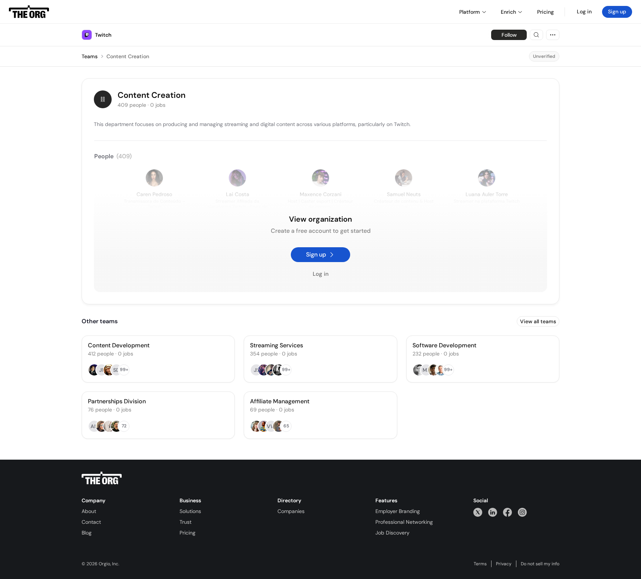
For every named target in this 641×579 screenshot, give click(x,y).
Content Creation (127, 56)
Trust (185, 522)
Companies (291, 511)
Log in (584, 11)
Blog (87, 532)
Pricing (187, 532)
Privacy (504, 564)
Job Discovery (392, 532)
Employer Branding (397, 511)
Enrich (508, 12)
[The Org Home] (29, 12)
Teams (90, 56)
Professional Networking (404, 522)
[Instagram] (522, 512)
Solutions (190, 511)
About (89, 511)
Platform (469, 12)
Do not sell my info (540, 564)
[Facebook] (507, 512)
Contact (91, 522)
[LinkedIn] (492, 512)
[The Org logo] (102, 478)
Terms (480, 564)
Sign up (617, 11)
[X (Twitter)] (477, 512)
